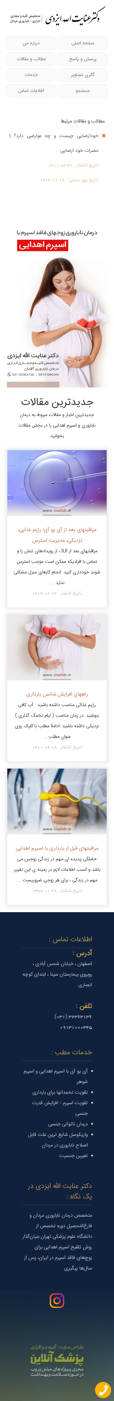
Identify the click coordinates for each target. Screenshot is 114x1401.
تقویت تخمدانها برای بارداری (60, 1092)
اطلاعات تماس (31, 90)
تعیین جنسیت (73, 1156)
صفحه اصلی (82, 43)
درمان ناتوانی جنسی (68, 1124)
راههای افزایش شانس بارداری (57, 694)
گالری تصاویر (83, 74)
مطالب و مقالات (31, 59)
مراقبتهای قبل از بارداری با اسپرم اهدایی (57, 848)
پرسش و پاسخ (82, 59)
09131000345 (76, 1027)
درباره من (31, 43)
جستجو (83, 90)
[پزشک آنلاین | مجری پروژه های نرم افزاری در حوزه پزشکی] (57, 1360)
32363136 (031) (73, 1017)
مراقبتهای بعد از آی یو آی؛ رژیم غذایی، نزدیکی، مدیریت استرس (57, 535)
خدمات (31, 74)
